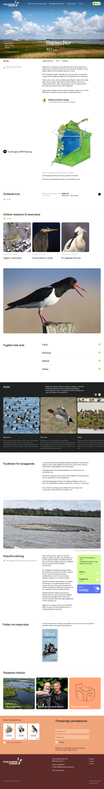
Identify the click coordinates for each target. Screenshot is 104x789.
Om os (81, 3)
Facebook (91, 761)
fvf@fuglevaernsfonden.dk (65, 767)
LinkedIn (91, 763)
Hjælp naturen (71, 3)
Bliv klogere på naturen (56, 3)
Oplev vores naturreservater (37, 3)
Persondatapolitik (95, 781)
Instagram (91, 759)
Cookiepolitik (93, 783)
